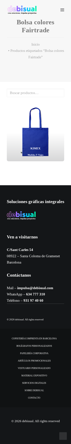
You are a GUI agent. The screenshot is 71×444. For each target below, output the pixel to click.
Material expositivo (34, 375)
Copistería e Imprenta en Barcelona (34, 338)
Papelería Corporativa (34, 353)
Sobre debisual (34, 390)
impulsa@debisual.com (35, 288)
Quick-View (59, 108)
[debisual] (22, 10)
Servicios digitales (34, 383)
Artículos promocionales (34, 360)
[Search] (51, 10)
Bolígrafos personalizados (34, 346)
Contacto (34, 398)
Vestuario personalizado (34, 368)
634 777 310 (35, 294)
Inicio (35, 44)
